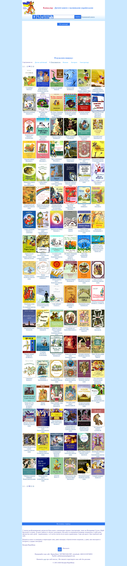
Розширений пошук (88, 17)
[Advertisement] (63, 40)
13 (27, 66)
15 (31, 66)
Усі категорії (63, 24)
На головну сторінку (63, 524)
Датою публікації (41, 62)
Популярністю (55, 62)
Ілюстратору (84, 62)
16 (33, 66)
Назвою (65, 62)
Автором (74, 62)
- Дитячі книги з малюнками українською (68, 8)
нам (45, 559)
